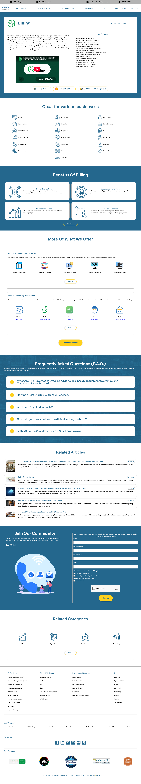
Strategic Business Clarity (80, 695)
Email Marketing (45, 677)
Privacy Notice (70, 775)
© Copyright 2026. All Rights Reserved (54, 775)
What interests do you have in (83, 571)
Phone (76, 563)
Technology (118, 703)
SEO (41, 688)
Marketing (117, 692)
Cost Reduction (77, 681)
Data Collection (13, 695)
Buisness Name (78, 547)
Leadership (117, 688)
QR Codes (43, 681)
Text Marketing (45, 695)
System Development (14, 710)
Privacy (116, 695)
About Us (125, 8)
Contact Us (135, 8)
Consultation (70, 727)
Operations (76, 692)
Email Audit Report (14, 703)
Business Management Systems (18, 681)
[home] (6, 8)
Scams (116, 699)
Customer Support (91, 727)
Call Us (51, 727)
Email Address (77, 555)
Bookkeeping (76, 677)
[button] (21, 8)
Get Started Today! (70, 343)
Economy (117, 684)
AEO (41, 684)
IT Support (11, 706)
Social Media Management (48, 692)
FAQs (116, 8)
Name (75, 538)
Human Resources (78, 684)
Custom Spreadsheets (15, 688)
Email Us (112, 727)
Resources (99, 775)
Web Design (44, 699)
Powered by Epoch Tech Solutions (85, 775)
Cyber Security (12, 692)
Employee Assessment (15, 699)
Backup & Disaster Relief (16, 677)
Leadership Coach (78, 688)
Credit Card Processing (15, 684)
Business (117, 677)
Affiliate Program (32, 727)
